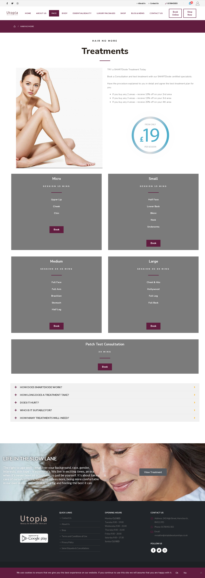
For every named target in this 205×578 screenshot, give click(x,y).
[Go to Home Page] (15, 26)
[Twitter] (12, 3)
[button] (56, 229)
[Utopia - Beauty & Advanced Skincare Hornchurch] (12, 13)
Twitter (159, 550)
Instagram (164, 550)
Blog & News (137, 13)
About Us (141, 3)
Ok (177, 572)
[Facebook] (7, 3)
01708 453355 (172, 3)
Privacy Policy (68, 542)
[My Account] (197, 3)
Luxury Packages (106, 13)
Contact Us (154, 3)
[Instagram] (17, 3)
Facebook (153, 550)
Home (28, 13)
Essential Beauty (82, 13)
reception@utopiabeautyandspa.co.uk (171, 535)
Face (54, 13)
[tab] (104, 387)
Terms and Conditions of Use (74, 536)
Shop (123, 13)
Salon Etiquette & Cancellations (75, 548)
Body (64, 13)
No (185, 572)
